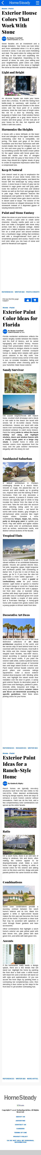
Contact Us (20, 1124)
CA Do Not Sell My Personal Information (20, 1141)
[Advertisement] (20, 268)
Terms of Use (20, 1132)
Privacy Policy (20, 1136)
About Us (20, 1117)
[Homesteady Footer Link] (20, 1098)
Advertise (20, 1120)
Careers (20, 1128)
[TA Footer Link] (20, 1105)
